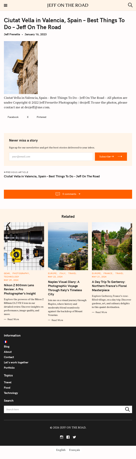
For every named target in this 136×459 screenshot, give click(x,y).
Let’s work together (16, 362)
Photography (21, 273)
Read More (13, 319)
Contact (9, 357)
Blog (6, 346)
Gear (7, 273)
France (108, 273)
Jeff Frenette (12, 34)
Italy (63, 273)
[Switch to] (68, 342)
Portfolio (9, 367)
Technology (11, 276)
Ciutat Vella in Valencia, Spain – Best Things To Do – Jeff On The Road (52, 176)
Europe (52, 273)
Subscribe (104, 156)
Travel (72, 273)
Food (7, 387)
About (8, 351)
